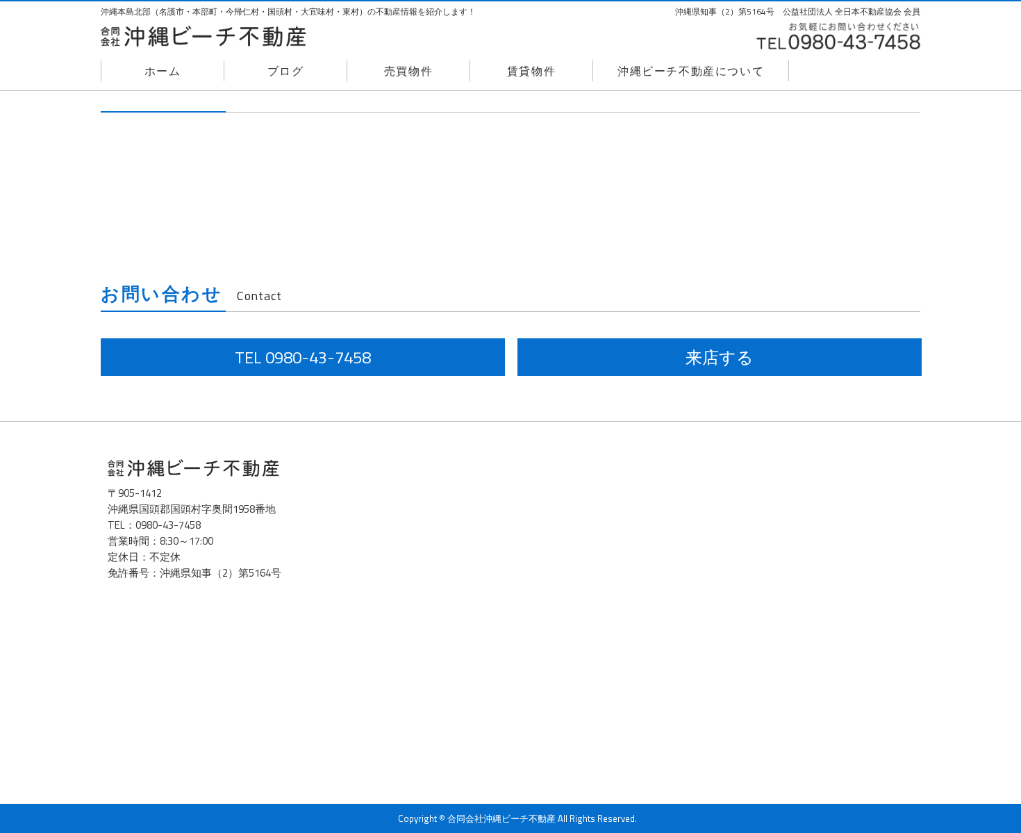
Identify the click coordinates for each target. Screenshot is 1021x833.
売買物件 (408, 71)
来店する (720, 357)
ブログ (285, 71)
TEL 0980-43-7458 (303, 357)
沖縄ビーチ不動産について (690, 71)
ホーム (162, 71)
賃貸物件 (531, 71)
